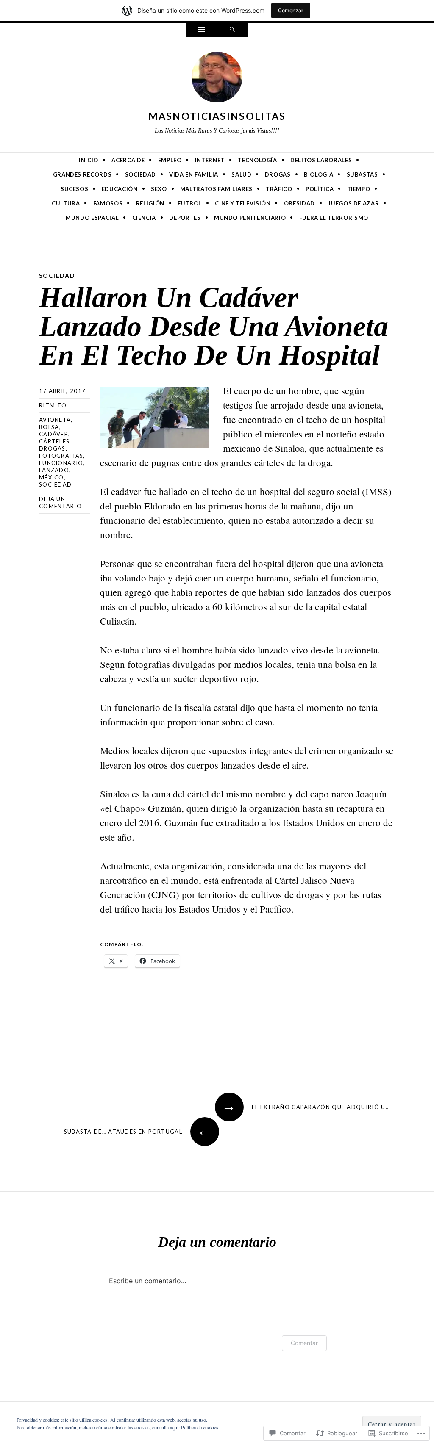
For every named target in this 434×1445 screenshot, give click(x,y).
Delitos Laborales (321, 160)
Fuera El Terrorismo (333, 217)
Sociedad (140, 174)
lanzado (54, 470)
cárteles (54, 441)
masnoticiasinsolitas (217, 116)
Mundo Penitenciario (250, 217)
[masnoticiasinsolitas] (217, 78)
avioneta (55, 419)
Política (320, 188)
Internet (210, 160)
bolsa (49, 427)
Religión (150, 203)
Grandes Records (82, 174)
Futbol (190, 203)
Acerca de (128, 160)
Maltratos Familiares (216, 188)
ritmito (53, 405)
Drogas (278, 174)
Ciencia (144, 217)
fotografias (61, 455)
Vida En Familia (193, 174)
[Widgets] (201, 30)
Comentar (304, 1342)
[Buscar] (232, 30)
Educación (120, 188)
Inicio (88, 160)
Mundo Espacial (92, 217)
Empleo (170, 160)
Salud (241, 174)
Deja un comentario (60, 502)
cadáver (53, 434)
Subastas (362, 174)
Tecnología (257, 160)
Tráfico (279, 188)
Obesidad (299, 203)
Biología (318, 174)
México (51, 477)
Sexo (159, 188)
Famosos (108, 203)
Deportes (184, 217)
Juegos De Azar (353, 203)
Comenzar (290, 10)
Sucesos (75, 188)
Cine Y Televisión (242, 203)
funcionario (61, 463)
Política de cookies (199, 1427)
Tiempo (358, 188)
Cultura (66, 203)
